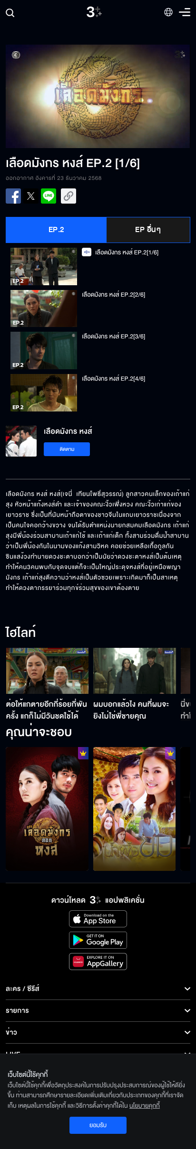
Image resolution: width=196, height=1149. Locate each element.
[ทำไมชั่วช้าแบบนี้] (134, 808)
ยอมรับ (98, 1125)
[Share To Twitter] (31, 196)
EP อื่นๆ (148, 230)
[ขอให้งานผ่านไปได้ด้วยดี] (47, 808)
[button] (52, 96)
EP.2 (56, 230)
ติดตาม (67, 449)
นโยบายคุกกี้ (144, 1106)
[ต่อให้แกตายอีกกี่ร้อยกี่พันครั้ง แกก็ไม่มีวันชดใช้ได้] (47, 671)
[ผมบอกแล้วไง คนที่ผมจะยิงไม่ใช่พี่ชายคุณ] (134, 671)
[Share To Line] (48, 196)
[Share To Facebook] (13, 196)
